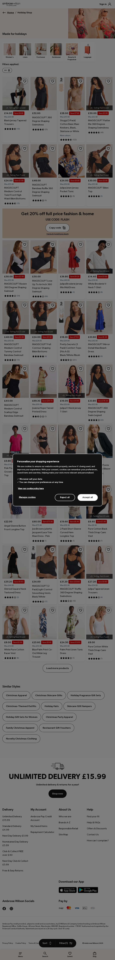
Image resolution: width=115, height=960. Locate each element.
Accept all (88, 497)
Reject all (65, 497)
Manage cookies (27, 497)
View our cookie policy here (31, 488)
